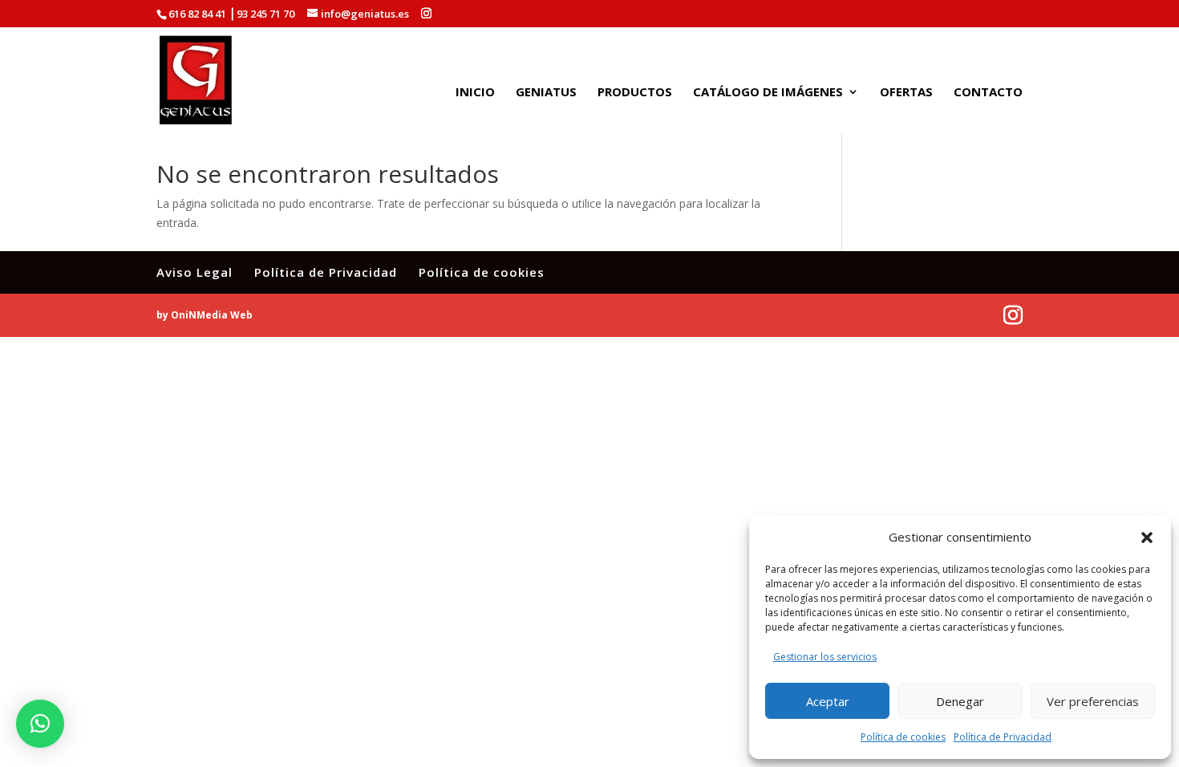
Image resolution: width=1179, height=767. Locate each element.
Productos (635, 92)
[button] (1147, 538)
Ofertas (906, 92)
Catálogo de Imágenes (768, 92)
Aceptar (827, 701)
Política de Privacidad (1002, 737)
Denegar (960, 701)
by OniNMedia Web (204, 315)
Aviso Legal (194, 272)
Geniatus (546, 92)
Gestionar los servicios (825, 657)
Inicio (475, 92)
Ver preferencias (1093, 701)
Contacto (988, 92)
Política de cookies (903, 737)
